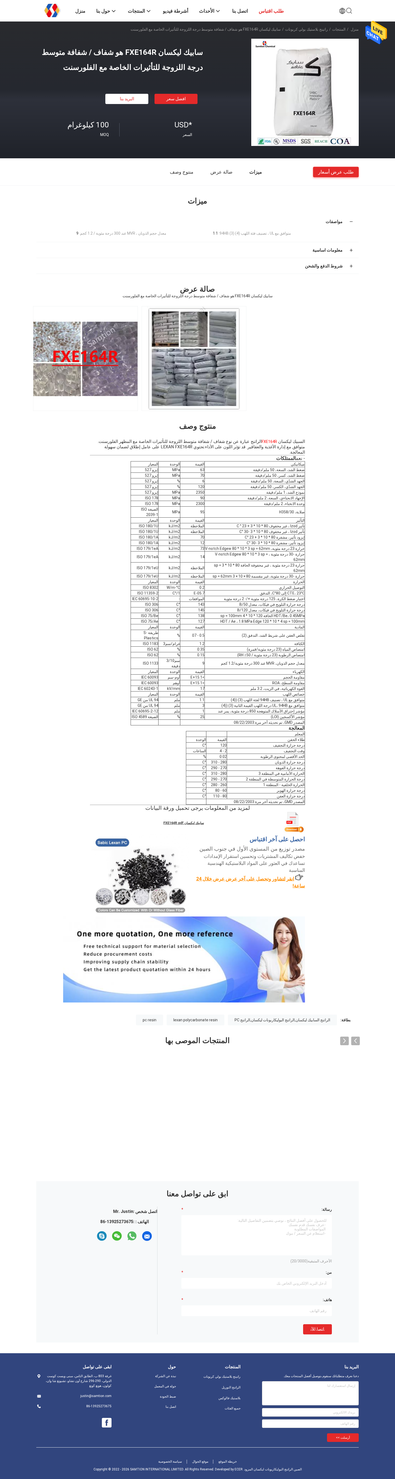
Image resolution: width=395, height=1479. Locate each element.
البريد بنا (127, 98)
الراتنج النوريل (231, 1387)
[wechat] (117, 1236)
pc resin (149, 1020)
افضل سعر (176, 98)
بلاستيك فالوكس (229, 1398)
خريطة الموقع (227, 1461)
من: (329, 1272)
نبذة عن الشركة (165, 1376)
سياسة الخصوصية (170, 1461)
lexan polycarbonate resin (195, 1020)
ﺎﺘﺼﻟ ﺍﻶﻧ (317, 1329)
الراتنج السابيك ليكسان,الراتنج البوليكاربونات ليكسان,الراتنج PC (282, 1020)
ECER (239, 1469)
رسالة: (326, 1209)
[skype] (102, 1236)
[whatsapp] (132, 1236)
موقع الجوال (200, 1461)
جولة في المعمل (165, 1386)
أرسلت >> (343, 1437)
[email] (147, 1236)
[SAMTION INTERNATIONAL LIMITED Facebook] (107, 1423)
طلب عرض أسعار (336, 171)
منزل (355, 29)
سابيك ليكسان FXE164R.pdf (183, 823)
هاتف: (327, 1300)
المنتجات (339, 29)
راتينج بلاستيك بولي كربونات (306, 29)
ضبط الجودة (168, 1396)
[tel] (92, 1236)
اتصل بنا (171, 1407)
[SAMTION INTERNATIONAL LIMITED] (52, 10)
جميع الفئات (232, 1408)
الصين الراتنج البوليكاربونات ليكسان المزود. (272, 1469)
